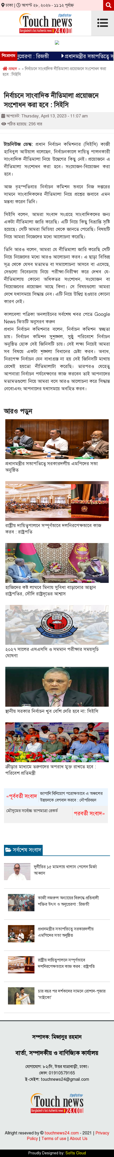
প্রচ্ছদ (12, 68)
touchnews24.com (62, 1133)
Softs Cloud (75, 1153)
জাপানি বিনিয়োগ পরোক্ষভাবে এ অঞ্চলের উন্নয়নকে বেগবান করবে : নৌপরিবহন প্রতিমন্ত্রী (54, 797)
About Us (78, 1138)
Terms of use (53, 1138)
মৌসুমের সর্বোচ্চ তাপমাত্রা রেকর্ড (55, 812)
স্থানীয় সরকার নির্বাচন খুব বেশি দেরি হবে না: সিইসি (51, 711)
